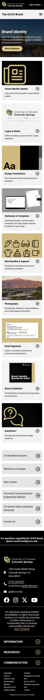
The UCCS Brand (12, 14)
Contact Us (9, 521)
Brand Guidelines (12, 48)
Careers (27, 673)
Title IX (27, 690)
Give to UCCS (29, 681)
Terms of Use (9, 679)
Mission (7, 684)
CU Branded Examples (15, 455)
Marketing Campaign (15, 468)
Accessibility (9, 681)
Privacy (7, 676)
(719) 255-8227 (16, 581)
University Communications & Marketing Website (18, 495)
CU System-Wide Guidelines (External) (18, 508)
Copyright (8, 673)
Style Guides (10, 482)
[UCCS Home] (14, 5)
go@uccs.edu (15, 591)
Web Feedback (22, 628)
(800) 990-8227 (30, 585)
